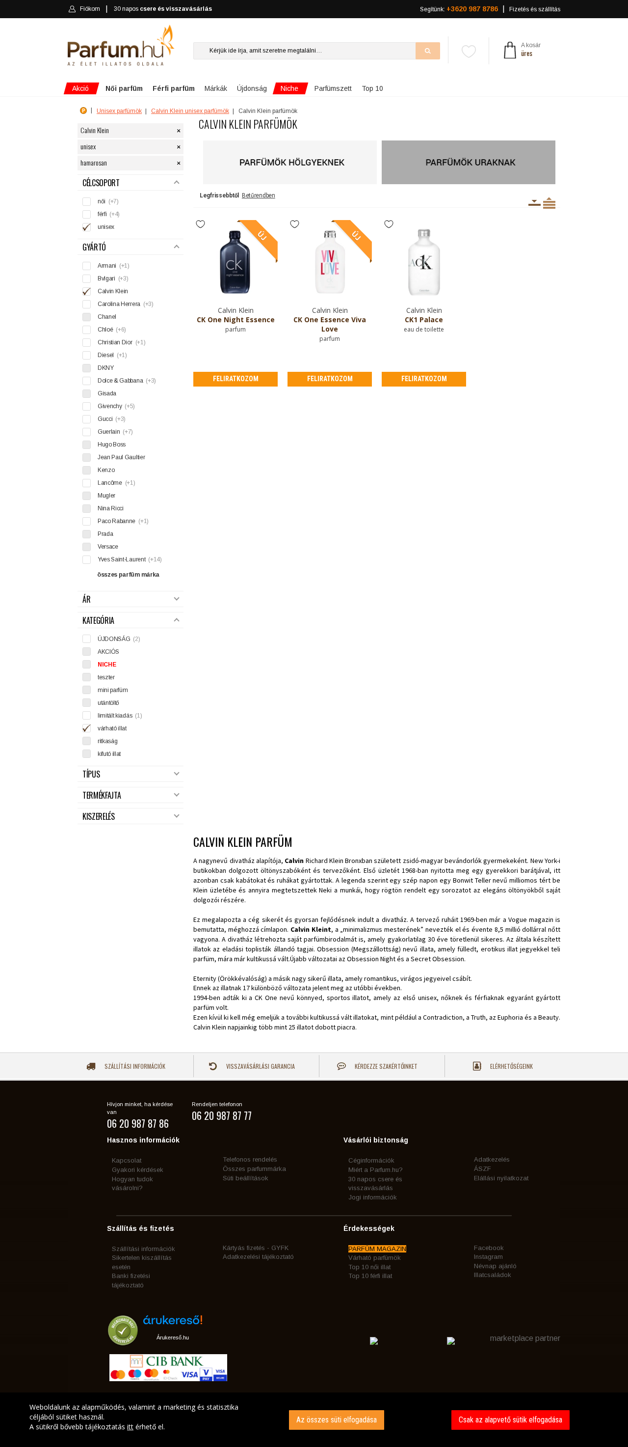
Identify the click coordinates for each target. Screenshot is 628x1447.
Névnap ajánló (495, 1266)
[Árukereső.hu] (172, 1323)
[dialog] (314, 1419)
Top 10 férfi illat (370, 1276)
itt (130, 1426)
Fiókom (90, 8)
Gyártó (94, 247)
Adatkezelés (492, 1159)
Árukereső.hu (173, 1337)
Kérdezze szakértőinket (385, 1066)
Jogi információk (372, 1197)
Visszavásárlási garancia (260, 1066)
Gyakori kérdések (137, 1169)
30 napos (163, 8)
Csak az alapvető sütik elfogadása (510, 1419)
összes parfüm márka (128, 575)
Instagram (488, 1256)
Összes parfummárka (254, 1168)
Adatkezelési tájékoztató (258, 1256)
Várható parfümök (374, 1257)
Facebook (489, 1248)
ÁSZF (482, 1168)
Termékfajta (101, 795)
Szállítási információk (134, 1066)
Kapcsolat (126, 1160)
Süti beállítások (245, 1178)
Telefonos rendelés (250, 1159)
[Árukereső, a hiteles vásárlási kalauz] (123, 1340)
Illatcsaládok (492, 1275)
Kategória (98, 620)
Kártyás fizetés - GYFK (255, 1248)
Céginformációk (371, 1160)
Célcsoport (101, 183)
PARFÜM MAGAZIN (377, 1248)
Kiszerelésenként (534, 203)
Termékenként (549, 203)
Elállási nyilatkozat (501, 1178)
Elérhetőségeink (511, 1066)
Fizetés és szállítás (534, 9)
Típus (91, 774)
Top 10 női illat (369, 1267)
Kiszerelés (98, 816)
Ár (86, 599)
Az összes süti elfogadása (336, 1419)
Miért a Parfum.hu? (375, 1169)
